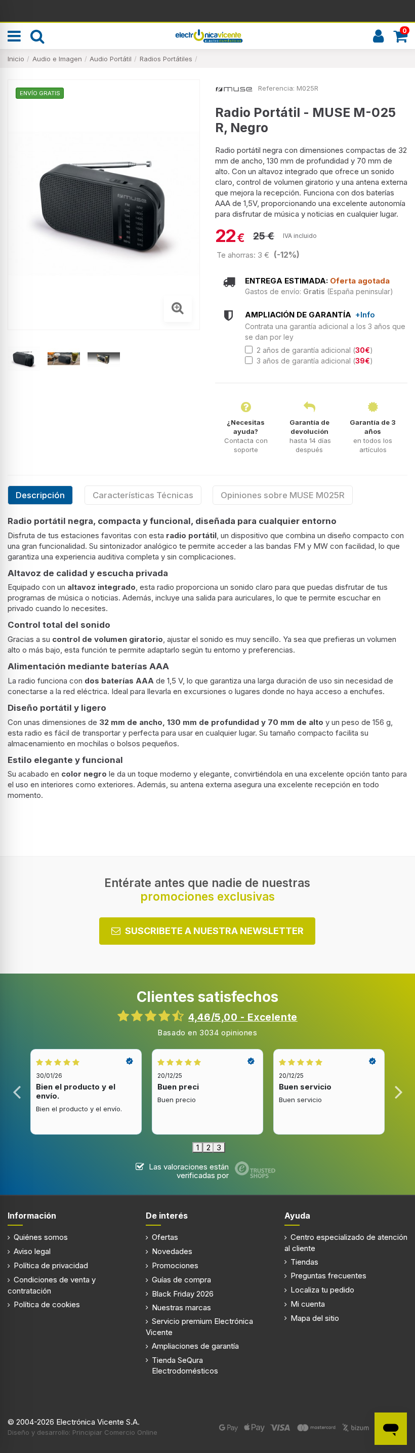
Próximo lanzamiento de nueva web (207, 10)
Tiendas (304, 1262)
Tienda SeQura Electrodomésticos (185, 1365)
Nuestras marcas (181, 1307)
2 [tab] (208, 1147)
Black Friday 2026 (183, 1294)
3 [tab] (219, 1147)
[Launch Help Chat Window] (391, 1428)
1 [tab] (197, 1147)
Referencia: (276, 88)
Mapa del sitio (314, 1318)
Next (398, 1091)
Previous (17, 1091)
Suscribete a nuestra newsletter (214, 930)
